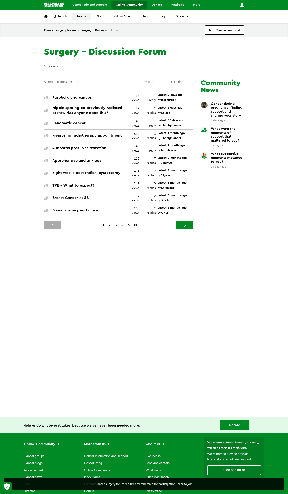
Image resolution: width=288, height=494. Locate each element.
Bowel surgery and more (75, 210)
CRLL (164, 212)
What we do (154, 470)
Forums (81, 16)
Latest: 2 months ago (172, 157)
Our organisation (157, 477)
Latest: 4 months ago (172, 195)
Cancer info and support (89, 4)
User (242, 5)
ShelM (165, 200)
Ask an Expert (123, 16)
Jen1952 (166, 163)
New (224, 30)
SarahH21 (167, 187)
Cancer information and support (106, 456)
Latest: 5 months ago (172, 207)
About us (153, 444)
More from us (95, 444)
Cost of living (93, 463)
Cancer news (33, 477)
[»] (136, 225)
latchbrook (168, 99)
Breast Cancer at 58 (70, 198)
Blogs (100, 16)
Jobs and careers (158, 463)
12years (166, 175)
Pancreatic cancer (69, 123)
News (146, 16)
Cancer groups (34, 456)
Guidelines (183, 16)
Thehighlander (171, 125)
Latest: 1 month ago (171, 133)
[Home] (54, 4)
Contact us (153, 456)
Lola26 (165, 112)
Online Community (129, 4)
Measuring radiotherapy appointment (87, 135)
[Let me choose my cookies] (7, 487)
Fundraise (177, 4)
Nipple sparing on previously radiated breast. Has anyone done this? (87, 110)
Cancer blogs (33, 463)
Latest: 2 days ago (170, 94)
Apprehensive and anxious (76, 161)
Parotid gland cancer (71, 97)
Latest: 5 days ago (170, 107)
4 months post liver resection (79, 148)
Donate (157, 4)
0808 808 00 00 (234, 470)
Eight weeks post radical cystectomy (86, 173)
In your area (92, 477)
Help (162, 16)
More (196, 4)
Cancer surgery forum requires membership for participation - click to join (144, 484)
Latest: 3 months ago (172, 182)
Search (62, 16)
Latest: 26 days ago (171, 120)
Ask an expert (33, 470)
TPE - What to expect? (73, 185)
